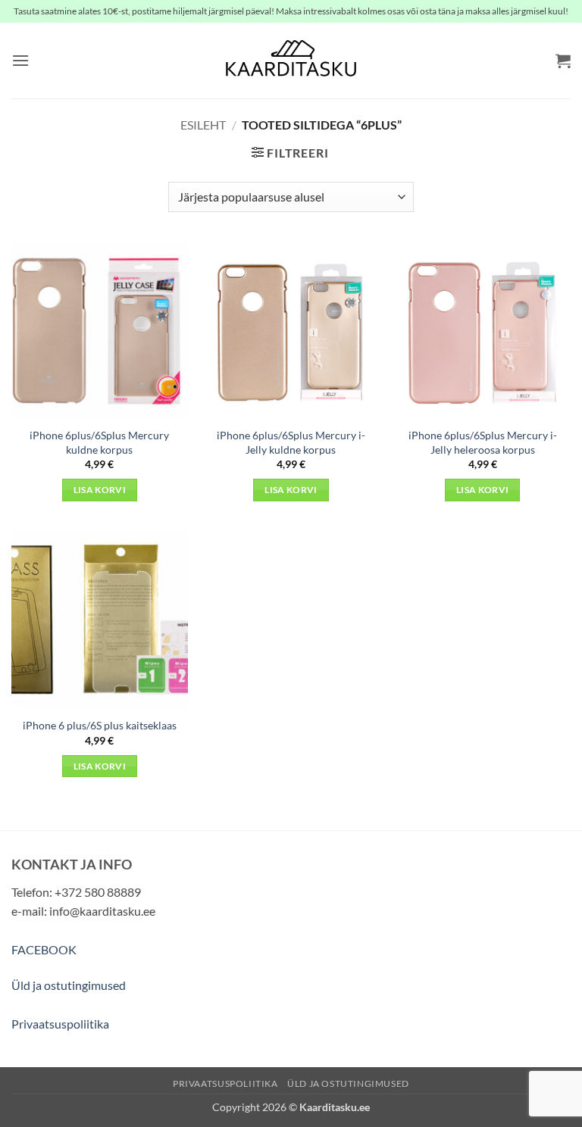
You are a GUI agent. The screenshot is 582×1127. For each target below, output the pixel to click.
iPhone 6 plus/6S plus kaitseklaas (100, 725)
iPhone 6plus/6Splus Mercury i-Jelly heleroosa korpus (482, 442)
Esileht (203, 124)
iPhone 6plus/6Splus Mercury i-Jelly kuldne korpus (291, 442)
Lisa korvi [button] (100, 490)
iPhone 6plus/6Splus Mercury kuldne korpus (99, 442)
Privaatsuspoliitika (60, 1023)
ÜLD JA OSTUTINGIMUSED (348, 1083)
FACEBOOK (44, 949)
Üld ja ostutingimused (68, 985)
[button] (20, 60)
